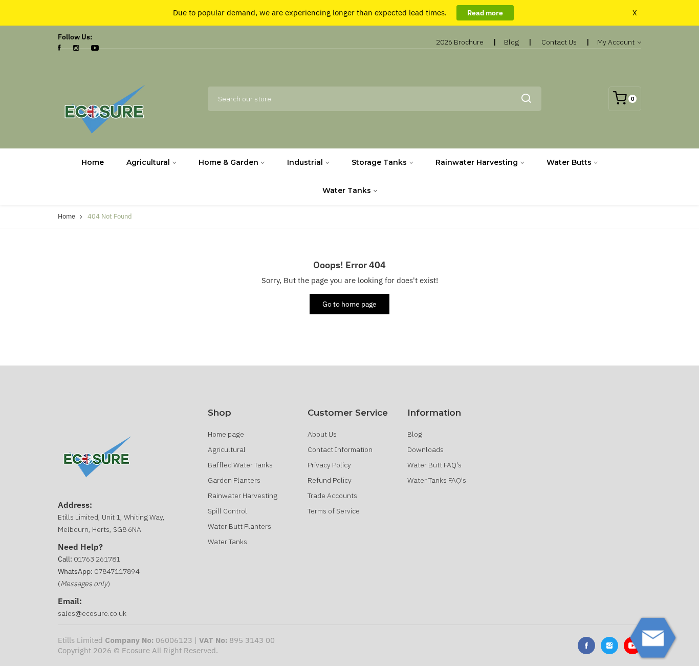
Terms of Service (334, 510)
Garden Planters (234, 480)
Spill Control (227, 510)
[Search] (526, 99)
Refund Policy (330, 480)
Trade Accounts (332, 495)
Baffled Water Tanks (240, 464)
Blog (511, 42)
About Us (322, 434)
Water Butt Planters (239, 526)
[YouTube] (95, 48)
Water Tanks (346, 190)
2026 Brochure (460, 42)
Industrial (305, 162)
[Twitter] (609, 645)
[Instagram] (76, 48)
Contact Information (340, 449)
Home (92, 162)
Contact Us (559, 42)
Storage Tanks (379, 162)
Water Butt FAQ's (434, 464)
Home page (226, 434)
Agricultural (148, 162)
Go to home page (349, 304)
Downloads (425, 449)
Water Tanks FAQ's (436, 480)
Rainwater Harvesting (476, 162)
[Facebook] (59, 48)
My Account (616, 42)
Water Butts (569, 162)
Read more (485, 12)
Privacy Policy (329, 464)
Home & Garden (228, 162)
